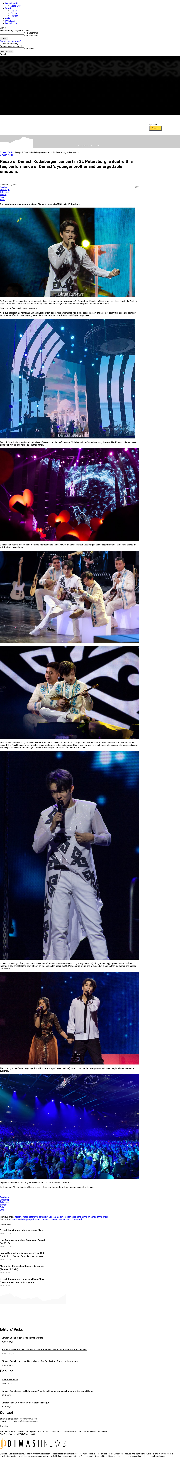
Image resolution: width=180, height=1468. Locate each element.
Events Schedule (10, 1379)
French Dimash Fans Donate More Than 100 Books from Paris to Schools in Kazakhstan (44, 1349)
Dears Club (16, 6)
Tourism (14, 16)
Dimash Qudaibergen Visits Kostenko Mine (21, 1230)
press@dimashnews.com (25, 1419)
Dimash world (11, 3)
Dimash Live (11, 23)
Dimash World (6, 152)
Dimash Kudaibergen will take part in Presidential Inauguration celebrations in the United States (48, 1391)
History (14, 11)
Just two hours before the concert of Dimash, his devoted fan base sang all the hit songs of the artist (61, 1217)
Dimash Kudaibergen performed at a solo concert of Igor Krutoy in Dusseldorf (46, 1219)
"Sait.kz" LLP (57, 1464)
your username (31, 33)
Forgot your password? (10, 41)
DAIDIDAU (10, 21)
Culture (14, 13)
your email (29, 48)
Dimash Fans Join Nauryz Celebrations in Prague (25, 1402)
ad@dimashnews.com (28, 1421)
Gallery (8, 18)
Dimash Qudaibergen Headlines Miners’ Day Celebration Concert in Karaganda (40, 1361)
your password (31, 35)
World (8, 8)
